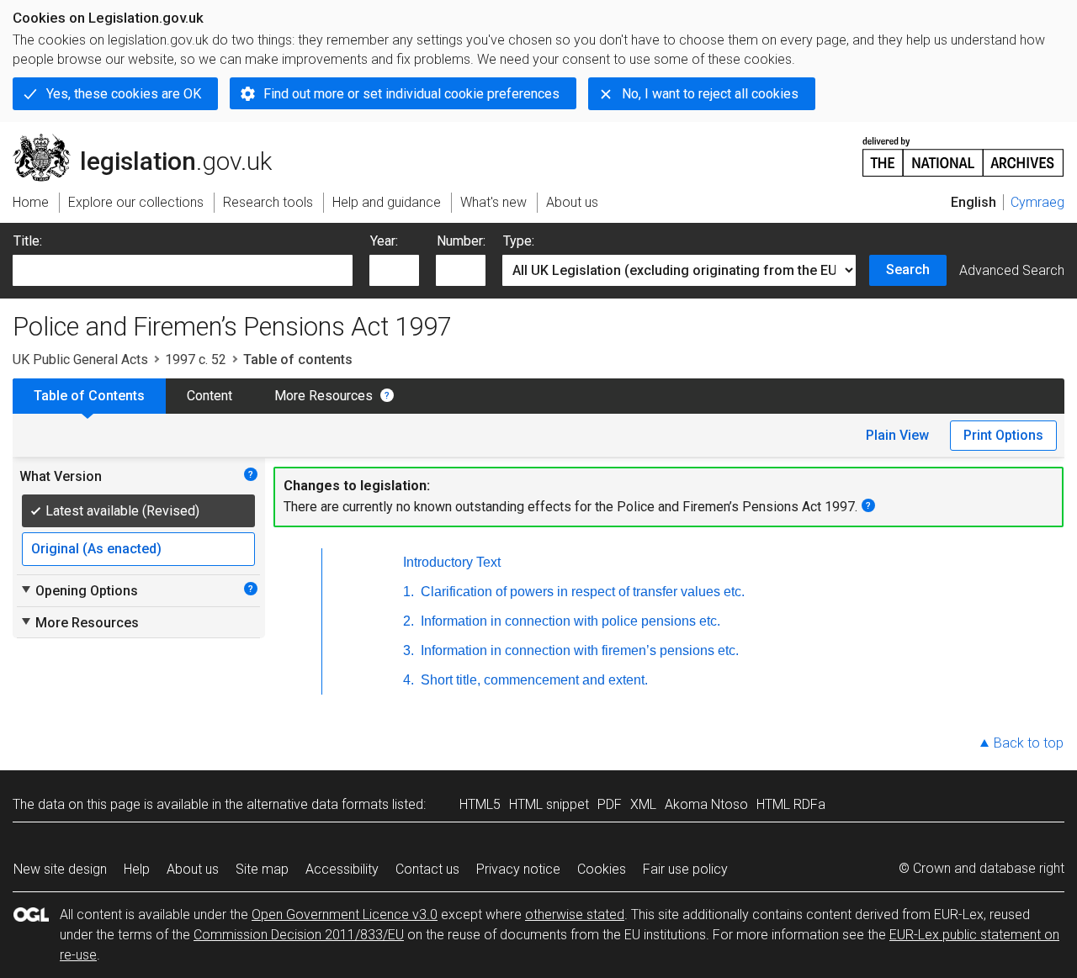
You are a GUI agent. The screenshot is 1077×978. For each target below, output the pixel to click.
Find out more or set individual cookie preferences (411, 94)
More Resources (323, 396)
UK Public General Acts (80, 359)
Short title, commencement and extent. (532, 680)
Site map (262, 869)
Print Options (1003, 435)
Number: (461, 241)
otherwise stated (574, 914)
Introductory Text (452, 562)
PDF (609, 804)
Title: (27, 241)
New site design (60, 869)
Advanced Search (1011, 270)
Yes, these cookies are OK (123, 94)
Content (209, 396)
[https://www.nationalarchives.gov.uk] (963, 150)
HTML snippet (549, 804)
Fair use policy (685, 869)
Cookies (601, 869)
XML (643, 804)
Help (137, 869)
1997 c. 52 (195, 359)
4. (408, 680)
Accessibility (342, 869)
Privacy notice (518, 869)
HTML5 (480, 804)
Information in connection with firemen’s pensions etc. (578, 650)
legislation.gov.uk (152, 140)
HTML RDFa (790, 804)
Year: (384, 241)
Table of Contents (89, 396)
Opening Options (78, 590)
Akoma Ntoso (706, 804)
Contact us (427, 869)
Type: (518, 241)
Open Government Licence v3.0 (345, 914)
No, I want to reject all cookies (710, 94)
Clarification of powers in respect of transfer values (581, 591)
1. (408, 591)
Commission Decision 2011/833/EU (299, 935)
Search (908, 270)
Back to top (1029, 743)
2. (408, 621)
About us (193, 869)
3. (408, 650)
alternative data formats (318, 804)
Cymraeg (1037, 202)
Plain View (897, 435)
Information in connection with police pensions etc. (568, 621)
